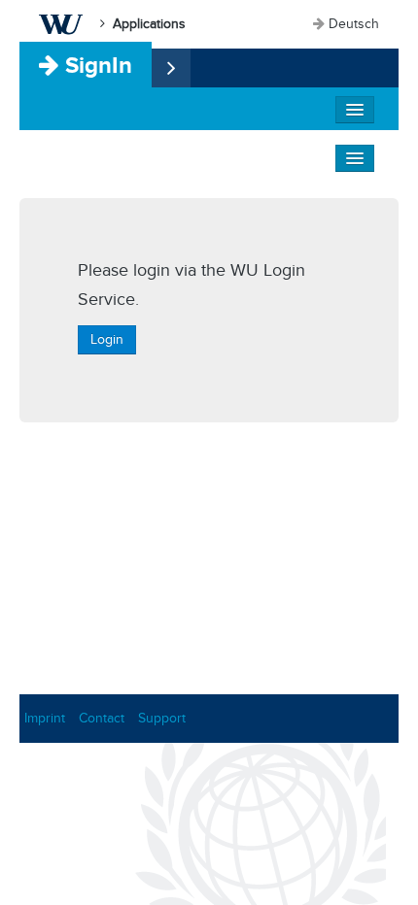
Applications (149, 24)
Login (106, 339)
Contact (101, 718)
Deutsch (354, 24)
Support (162, 718)
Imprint (44, 718)
